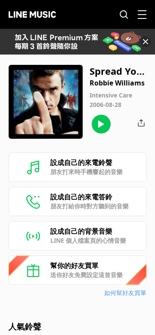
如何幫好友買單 (125, 293)
